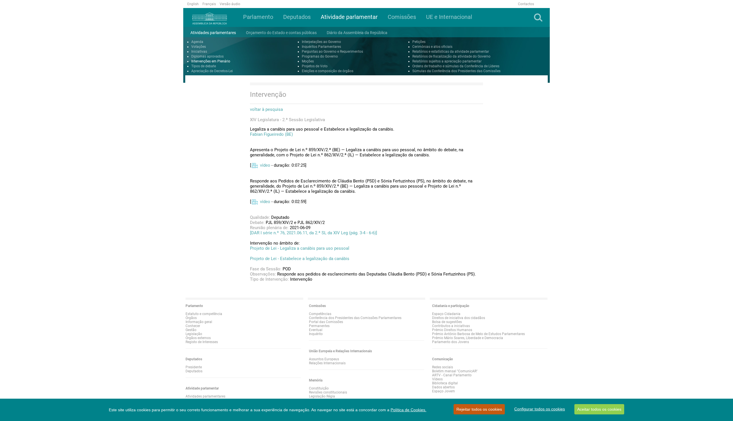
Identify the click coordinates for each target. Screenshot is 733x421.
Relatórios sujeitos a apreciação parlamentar (447, 61)
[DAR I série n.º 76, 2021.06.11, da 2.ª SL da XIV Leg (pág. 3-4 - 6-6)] (313, 232)
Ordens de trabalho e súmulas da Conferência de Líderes (455, 66)
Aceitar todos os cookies (599, 409)
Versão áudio (230, 4)
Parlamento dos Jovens (450, 342)
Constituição (319, 388)
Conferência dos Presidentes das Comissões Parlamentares (355, 318)
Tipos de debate (203, 66)
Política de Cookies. (408, 410)
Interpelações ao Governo (321, 42)
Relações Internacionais (327, 363)
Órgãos (191, 318)
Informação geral (199, 322)
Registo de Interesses (202, 342)
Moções (308, 61)
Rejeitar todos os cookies (479, 409)
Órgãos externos (198, 338)
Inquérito (316, 334)
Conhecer (193, 326)
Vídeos (437, 379)
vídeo (265, 165)
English (193, 4)
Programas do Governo (320, 56)
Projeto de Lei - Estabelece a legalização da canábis (299, 258)
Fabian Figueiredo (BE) (271, 134)
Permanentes (319, 326)
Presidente (194, 367)
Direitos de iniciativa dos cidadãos (458, 318)
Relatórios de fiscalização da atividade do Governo (451, 56)
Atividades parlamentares (205, 396)
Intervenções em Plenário (210, 61)
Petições (418, 42)
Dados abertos (443, 387)
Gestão (191, 330)
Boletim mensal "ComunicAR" (455, 371)
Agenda (197, 42)
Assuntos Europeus (324, 359)
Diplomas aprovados (207, 56)
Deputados (194, 371)
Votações (198, 47)
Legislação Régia (322, 396)
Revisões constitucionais (328, 392)
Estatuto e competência (204, 314)
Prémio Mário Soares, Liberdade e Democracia (467, 338)
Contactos (526, 4)
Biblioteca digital (445, 383)
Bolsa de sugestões (447, 322)
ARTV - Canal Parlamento (452, 375)
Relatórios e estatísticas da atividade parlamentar (450, 52)
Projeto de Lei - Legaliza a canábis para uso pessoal (299, 248)
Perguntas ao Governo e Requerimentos (332, 52)
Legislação (194, 334)
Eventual (315, 330)
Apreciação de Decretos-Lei (212, 71)
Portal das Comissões (326, 322)
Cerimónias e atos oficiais (432, 47)
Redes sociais (442, 367)
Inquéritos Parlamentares (321, 47)
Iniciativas (199, 52)
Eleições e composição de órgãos (327, 71)
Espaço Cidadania (446, 314)
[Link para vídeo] (254, 165)
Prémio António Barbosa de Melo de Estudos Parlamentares (478, 334)
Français (209, 4)
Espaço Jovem (443, 391)
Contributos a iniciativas (451, 326)
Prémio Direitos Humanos (452, 330)
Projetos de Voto (315, 66)
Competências (320, 314)
